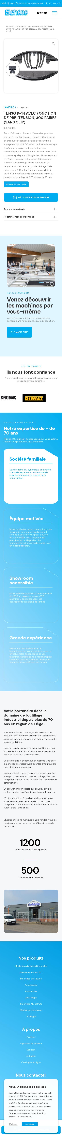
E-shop (42, 12)
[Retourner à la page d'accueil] (16, 13)
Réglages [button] (13, 1124)
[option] (21, 398)
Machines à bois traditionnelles (31, 966)
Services (31, 1049)
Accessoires (33, 26)
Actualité (31, 1056)
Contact (31, 1037)
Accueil (9, 26)
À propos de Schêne (31, 1043)
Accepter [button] (29, 1124)
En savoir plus (19, 332)
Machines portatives (31, 978)
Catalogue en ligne (31, 1062)
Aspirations (31, 991)
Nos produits (20, 26)
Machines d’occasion (31, 1010)
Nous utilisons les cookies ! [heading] (27, 1086)
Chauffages (31, 997)
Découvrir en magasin (33, 197)
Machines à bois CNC (31, 972)
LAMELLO (9, 107)
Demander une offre (16, 184)
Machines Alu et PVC (31, 1003)
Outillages (31, 1016)
